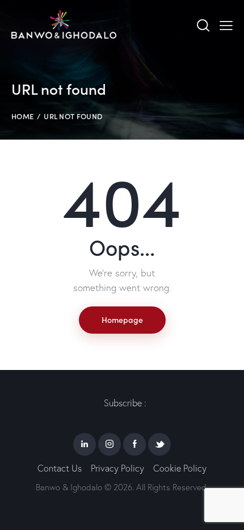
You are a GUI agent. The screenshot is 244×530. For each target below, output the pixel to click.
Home (22, 116)
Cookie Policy (180, 468)
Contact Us (59, 468)
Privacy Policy (117, 468)
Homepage (122, 319)
